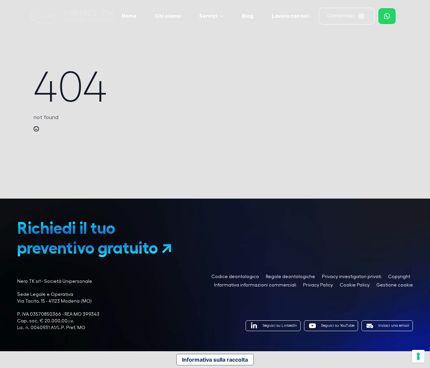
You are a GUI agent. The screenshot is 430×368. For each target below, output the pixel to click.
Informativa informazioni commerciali (255, 285)
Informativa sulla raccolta (215, 359)
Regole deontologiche (290, 276)
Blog (247, 16)
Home (129, 16)
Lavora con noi (290, 16)
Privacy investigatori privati (351, 276)
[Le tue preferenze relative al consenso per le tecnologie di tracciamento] (418, 356)
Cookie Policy (355, 285)
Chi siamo (168, 16)
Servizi (208, 16)
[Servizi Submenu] (223, 16)
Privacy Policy (318, 285)
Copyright (399, 276)
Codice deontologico (235, 276)
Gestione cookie (394, 285)
